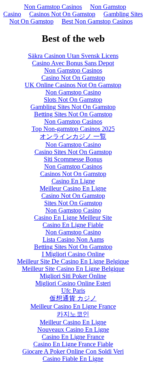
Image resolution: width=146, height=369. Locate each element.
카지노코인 (73, 314)
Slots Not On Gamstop (73, 99)
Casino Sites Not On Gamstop (73, 151)
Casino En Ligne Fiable (73, 224)
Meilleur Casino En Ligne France (73, 306)
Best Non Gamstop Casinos (97, 21)
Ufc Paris (73, 290)
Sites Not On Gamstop (73, 203)
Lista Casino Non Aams (73, 239)
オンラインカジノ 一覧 (73, 136)
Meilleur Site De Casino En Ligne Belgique (73, 261)
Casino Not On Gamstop (73, 77)
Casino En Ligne (73, 181)
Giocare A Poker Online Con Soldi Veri (73, 351)
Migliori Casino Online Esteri (73, 283)
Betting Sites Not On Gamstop (73, 114)
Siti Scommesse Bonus (73, 159)
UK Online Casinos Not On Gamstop (73, 85)
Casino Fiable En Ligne (73, 358)
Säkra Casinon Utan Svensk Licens (73, 55)
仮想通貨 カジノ (73, 298)
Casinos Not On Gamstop (62, 14)
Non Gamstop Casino (73, 92)
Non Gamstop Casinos (53, 6)
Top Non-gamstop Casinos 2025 (73, 128)
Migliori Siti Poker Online (73, 275)
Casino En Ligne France (73, 336)
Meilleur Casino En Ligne (73, 188)
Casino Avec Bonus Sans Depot (73, 63)
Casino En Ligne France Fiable (73, 344)
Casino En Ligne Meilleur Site (73, 217)
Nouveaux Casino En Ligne (73, 329)
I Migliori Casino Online (73, 254)
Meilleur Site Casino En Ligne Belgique (73, 268)
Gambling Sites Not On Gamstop (73, 106)
